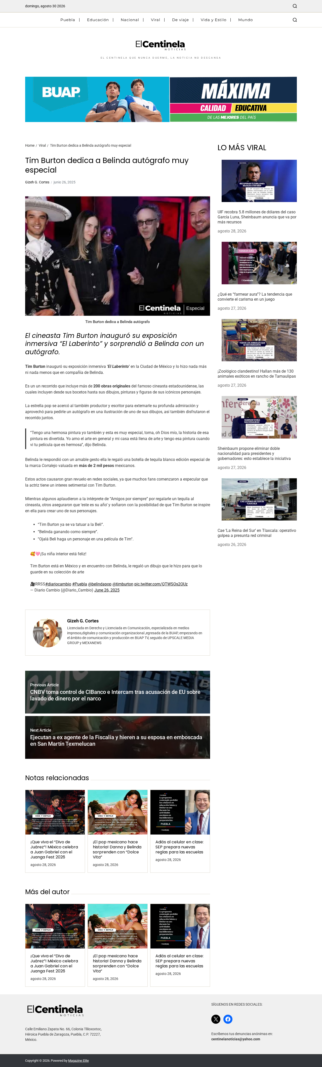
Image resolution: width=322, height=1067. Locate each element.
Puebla (67, 19)
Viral (155, 19)
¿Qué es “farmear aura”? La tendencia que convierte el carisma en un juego (255, 297)
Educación (98, 19)
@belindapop (99, 584)
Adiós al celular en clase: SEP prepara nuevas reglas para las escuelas (179, 847)
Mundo (245, 19)
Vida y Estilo (213, 19)
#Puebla (79, 584)
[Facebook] (227, 1019)
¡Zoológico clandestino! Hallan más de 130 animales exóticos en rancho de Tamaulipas (257, 374)
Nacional (130, 19)
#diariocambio (58, 584)
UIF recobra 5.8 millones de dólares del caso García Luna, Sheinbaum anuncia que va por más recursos (257, 217)
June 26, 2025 (106, 590)
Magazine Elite (78, 1060)
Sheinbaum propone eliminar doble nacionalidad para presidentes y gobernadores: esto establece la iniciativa (254, 453)
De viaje (180, 19)
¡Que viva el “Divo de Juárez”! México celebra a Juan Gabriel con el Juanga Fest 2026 (54, 850)
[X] (215, 1019)
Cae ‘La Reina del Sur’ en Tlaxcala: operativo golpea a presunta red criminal (257, 533)
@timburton (122, 584)
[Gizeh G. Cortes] (47, 632)
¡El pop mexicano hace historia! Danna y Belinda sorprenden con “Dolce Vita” (117, 850)
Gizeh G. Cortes (37, 182)
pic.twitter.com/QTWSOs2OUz (161, 584)
